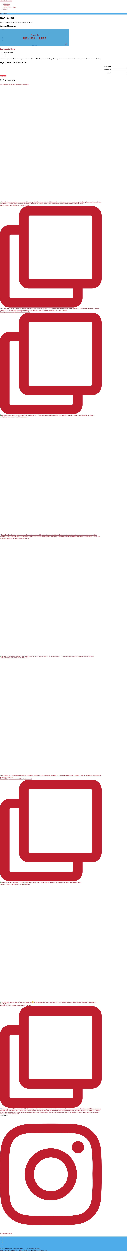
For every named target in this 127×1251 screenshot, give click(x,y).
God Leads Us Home (7, 49)
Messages (6, 5)
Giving (5, 9)
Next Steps (6, 4)
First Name (107, 66)
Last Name (107, 69)
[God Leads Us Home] (34, 46)
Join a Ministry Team (9, 7)
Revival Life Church (6, 1)
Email (109, 73)
